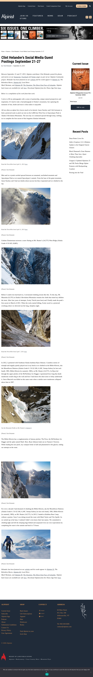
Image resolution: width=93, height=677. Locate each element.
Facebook (25, 77)
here (25, 88)
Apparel (22, 616)
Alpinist (55, 80)
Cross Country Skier (32, 659)
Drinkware (23, 622)
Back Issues (24, 611)
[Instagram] (90, 17)
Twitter (33, 77)
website (33, 80)
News (50, 16)
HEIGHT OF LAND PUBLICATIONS (20, 656)
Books (22, 625)
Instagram (17, 77)
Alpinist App (21, 6)
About (3, 622)
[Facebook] (87, 17)
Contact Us (5, 628)
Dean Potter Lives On (76, 138)
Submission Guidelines (9, 625)
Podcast (72, 16)
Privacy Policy (6, 630)
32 (58, 80)
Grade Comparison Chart (53, 6)
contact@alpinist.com (64, 627)
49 (21, 85)
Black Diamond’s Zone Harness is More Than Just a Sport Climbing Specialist (79, 154)
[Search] (90, 6)
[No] (91, 672)
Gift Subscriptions (26, 614)
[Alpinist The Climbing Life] (7, 16)
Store (23, 18)
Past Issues (41, 6)
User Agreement (6, 633)
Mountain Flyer (46, 659)
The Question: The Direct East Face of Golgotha (39, 85)
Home (2, 51)
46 (20, 82)
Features (38, 16)
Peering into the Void (76, 172)
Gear (60, 16)
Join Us (24, 16)
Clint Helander (7, 66)
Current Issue (31, 6)
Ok (47, 674)
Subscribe (81, 6)
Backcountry (20, 659)
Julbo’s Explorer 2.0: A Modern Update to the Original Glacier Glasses (79, 144)
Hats (21, 619)
